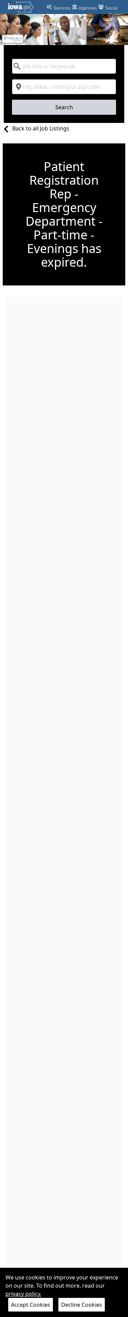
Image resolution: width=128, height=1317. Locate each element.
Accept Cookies (30, 1304)
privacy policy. (23, 1294)
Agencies (87, 8)
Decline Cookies (81, 1304)
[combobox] (64, 66)
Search (64, 107)
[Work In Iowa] (64, 29)
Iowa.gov (25, 7)
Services (61, 8)
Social (110, 8)
